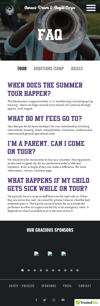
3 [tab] (37, 273)
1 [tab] (25, 273)
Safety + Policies (21, 286)
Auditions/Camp (49, 69)
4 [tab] (43, 273)
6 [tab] (56, 273)
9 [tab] (74, 273)
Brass (77, 69)
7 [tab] (62, 273)
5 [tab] (50, 273)
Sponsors (48, 286)
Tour (22, 69)
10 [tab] (81, 273)
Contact (85, 286)
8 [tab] (68, 273)
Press (67, 286)
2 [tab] (31, 273)
